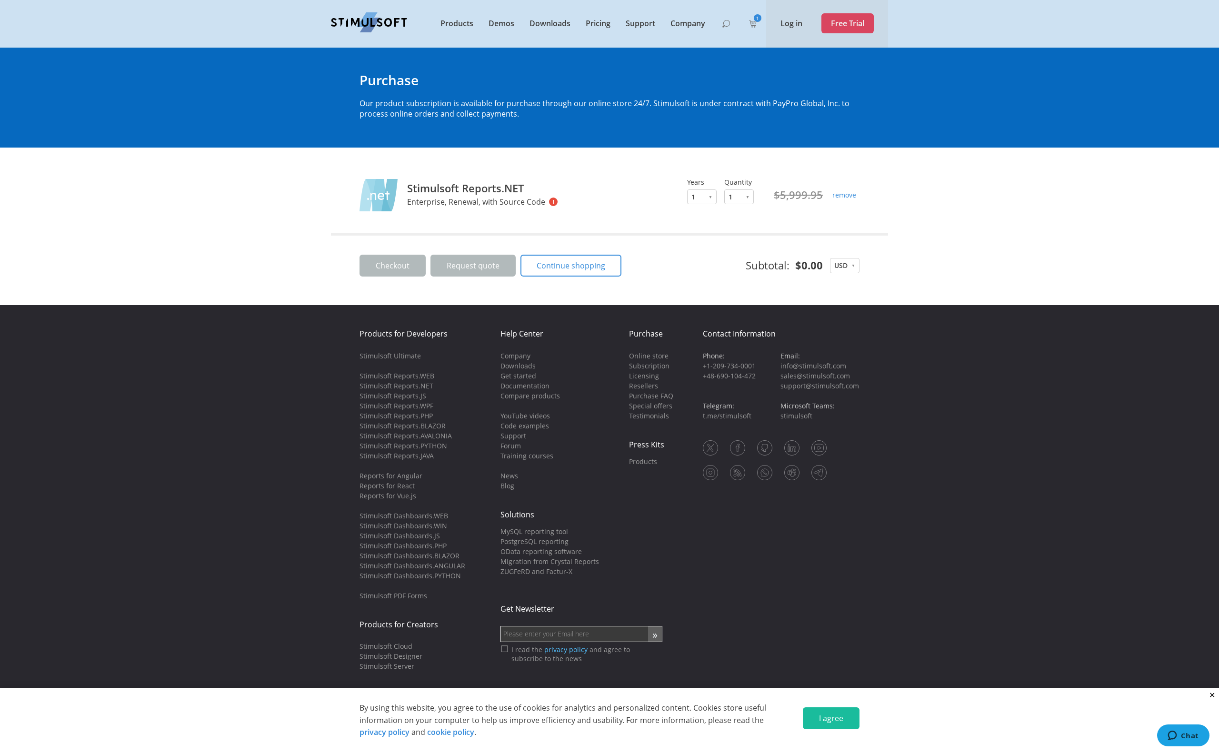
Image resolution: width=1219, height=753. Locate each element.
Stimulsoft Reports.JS (393, 395)
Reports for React (387, 485)
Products (456, 23)
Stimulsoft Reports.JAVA (397, 455)
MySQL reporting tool (534, 531)
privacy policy (385, 732)
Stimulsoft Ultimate (390, 355)
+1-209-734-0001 (729, 365)
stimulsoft (796, 415)
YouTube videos (525, 415)
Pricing (598, 23)
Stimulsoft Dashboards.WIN (403, 525)
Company (687, 23)
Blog (507, 485)
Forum (510, 445)
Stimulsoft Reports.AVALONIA (406, 435)
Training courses (526, 455)
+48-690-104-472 (729, 375)
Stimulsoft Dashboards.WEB (404, 515)
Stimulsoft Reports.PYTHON (403, 445)
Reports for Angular (391, 475)
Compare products (530, 395)
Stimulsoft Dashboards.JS (400, 535)
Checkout (393, 265)
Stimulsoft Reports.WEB (397, 375)
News (509, 475)
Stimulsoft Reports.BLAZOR (403, 425)
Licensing (644, 375)
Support (640, 23)
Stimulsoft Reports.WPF (396, 405)
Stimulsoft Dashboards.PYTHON (410, 575)
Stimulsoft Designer (391, 656)
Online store (649, 355)
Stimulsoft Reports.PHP (396, 415)
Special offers (650, 405)
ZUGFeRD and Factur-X (536, 571)
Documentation (525, 385)
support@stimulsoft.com (819, 385)
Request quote (473, 265)
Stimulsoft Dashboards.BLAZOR (410, 555)
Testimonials (649, 415)
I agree (831, 718)
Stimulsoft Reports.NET (465, 188)
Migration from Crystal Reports (549, 561)
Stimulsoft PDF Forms (393, 595)
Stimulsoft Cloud (386, 646)
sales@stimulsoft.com (815, 375)
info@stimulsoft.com (813, 365)
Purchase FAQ (651, 395)
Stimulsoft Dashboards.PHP (403, 545)
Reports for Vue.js (388, 495)
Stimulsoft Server (387, 666)
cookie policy (450, 732)
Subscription (649, 365)
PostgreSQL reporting (534, 541)
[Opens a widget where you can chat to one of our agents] (1183, 736)
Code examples (524, 425)
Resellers (643, 385)
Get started (518, 375)
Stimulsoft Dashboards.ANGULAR (412, 565)
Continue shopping (571, 265)
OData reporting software (541, 551)
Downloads (550, 23)
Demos (501, 23)
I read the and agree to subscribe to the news (570, 654)
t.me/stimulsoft (727, 415)
